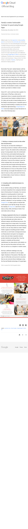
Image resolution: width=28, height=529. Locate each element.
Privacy (21, 347)
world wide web (16, 41)
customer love (7, 328)
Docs (13, 206)
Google (16, 347)
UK (1, 329)
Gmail (10, 206)
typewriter (14, 40)
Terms (25, 347)
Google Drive (4, 202)
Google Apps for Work (13, 54)
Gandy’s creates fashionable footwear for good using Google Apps (12, 25)
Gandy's (13, 59)
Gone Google (14, 328)
